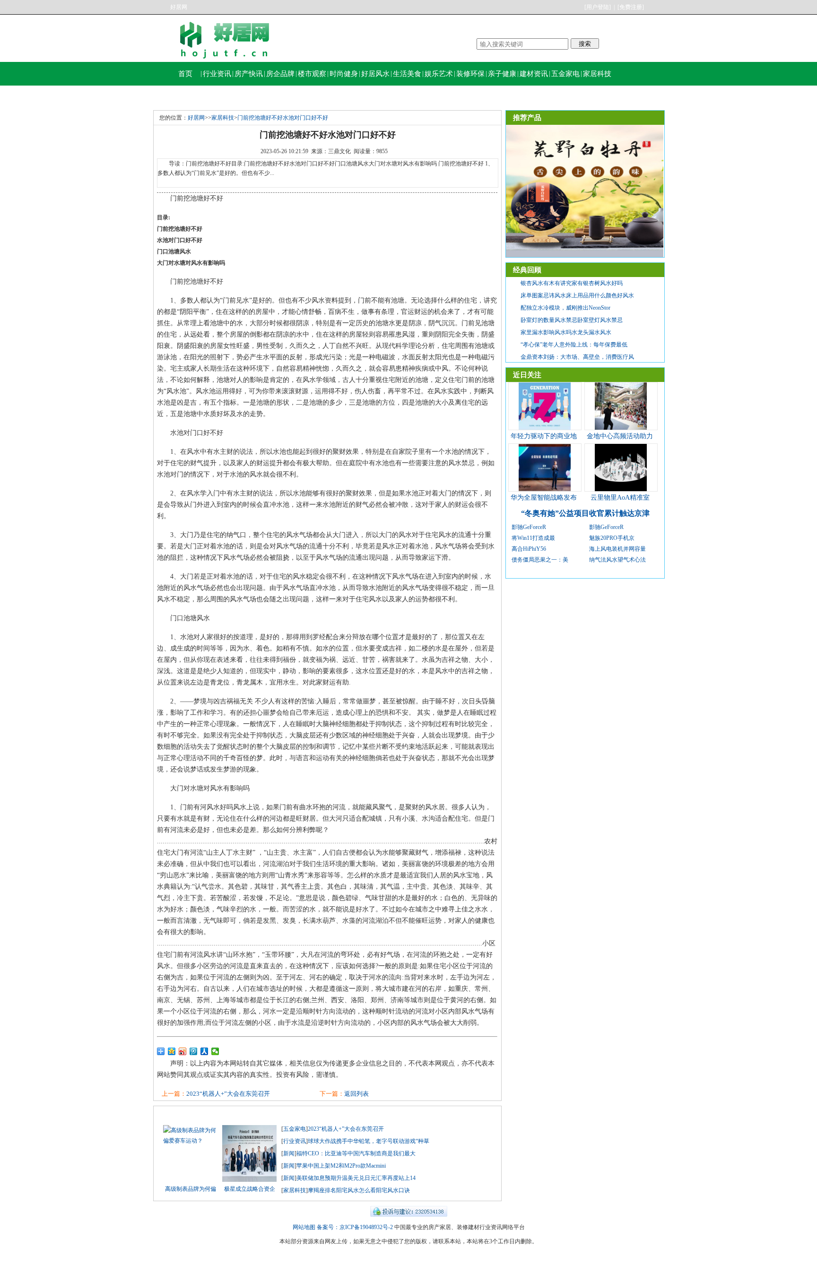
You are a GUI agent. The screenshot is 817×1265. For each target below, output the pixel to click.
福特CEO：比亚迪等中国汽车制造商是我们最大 (356, 1153)
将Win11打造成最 (533, 538)
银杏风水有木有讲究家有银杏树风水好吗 (572, 283)
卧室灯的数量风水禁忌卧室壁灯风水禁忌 (572, 320)
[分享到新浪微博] (183, 1051)
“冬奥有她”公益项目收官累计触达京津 (585, 513)
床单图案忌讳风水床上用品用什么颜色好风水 (577, 295)
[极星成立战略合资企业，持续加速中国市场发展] (249, 1180)
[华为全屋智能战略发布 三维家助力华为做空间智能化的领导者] (545, 489)
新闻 (289, 1153)
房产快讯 (249, 74)
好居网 (178, 7)
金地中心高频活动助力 (620, 436)
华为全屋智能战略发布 (544, 497)
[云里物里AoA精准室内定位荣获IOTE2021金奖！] (621, 489)
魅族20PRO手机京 (611, 538)
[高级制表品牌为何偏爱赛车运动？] (190, 1140)
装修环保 (470, 74)
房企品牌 (280, 74)
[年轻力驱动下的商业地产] (545, 428)
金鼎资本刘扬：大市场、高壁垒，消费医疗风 (577, 357)
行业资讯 (217, 74)
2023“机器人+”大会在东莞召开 (228, 1093)
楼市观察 (312, 74)
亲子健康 (502, 74)
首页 (185, 74)
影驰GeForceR (529, 527)
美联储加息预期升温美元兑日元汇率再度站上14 (356, 1178)
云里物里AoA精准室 (620, 497)
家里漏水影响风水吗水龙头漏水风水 (566, 332)
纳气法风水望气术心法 (617, 559)
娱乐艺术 (439, 74)
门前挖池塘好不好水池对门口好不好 (282, 117)
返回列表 (356, 1093)
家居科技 (597, 74)
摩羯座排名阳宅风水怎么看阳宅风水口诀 (359, 1190)
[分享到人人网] (204, 1051)
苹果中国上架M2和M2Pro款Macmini (341, 1165)
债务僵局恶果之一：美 (540, 559)
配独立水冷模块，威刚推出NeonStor (565, 307)
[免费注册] (630, 7)
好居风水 (375, 74)
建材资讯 (534, 74)
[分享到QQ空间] (172, 1051)
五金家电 (565, 74)
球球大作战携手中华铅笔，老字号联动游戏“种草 (368, 1141)
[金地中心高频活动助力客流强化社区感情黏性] (621, 428)
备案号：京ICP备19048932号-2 (355, 1227)
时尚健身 (344, 74)
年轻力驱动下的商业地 (544, 436)
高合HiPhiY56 (529, 549)
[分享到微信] (215, 1051)
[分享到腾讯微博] (194, 1051)
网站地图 (304, 1227)
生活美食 (407, 74)
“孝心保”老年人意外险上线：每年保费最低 (574, 344)
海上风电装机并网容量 (617, 549)
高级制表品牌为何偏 (190, 1189)
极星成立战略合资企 (249, 1189)
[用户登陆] (597, 7)
